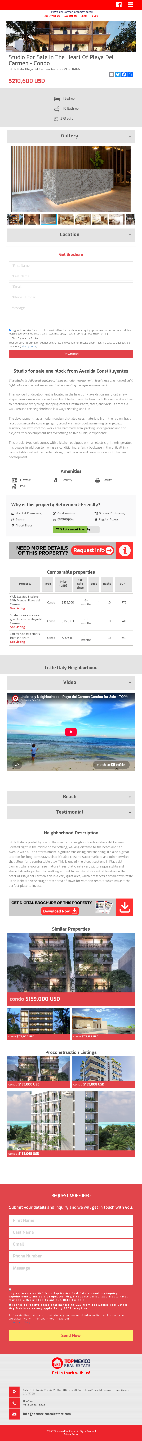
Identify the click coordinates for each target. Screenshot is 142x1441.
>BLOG (94, 15)
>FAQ (84, 15)
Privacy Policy (28, 346)
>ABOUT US (70, 15)
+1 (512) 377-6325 (34, 1404)
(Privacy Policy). (21, 1322)
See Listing (17, 608)
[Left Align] (119, 5)
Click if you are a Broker (25, 338)
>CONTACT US (52, 15)
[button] (132, 149)
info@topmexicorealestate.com (47, 1414)
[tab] (71, 136)
